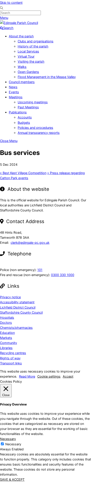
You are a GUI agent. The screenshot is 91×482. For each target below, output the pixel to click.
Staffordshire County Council (21, 312)
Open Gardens (28, 72)
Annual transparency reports (39, 133)
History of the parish (33, 46)
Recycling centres (13, 353)
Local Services (28, 51)
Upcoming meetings (33, 102)
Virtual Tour (26, 56)
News (13, 87)
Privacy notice (10, 297)
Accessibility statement (17, 302)
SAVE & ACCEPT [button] (12, 479)
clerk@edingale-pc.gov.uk (30, 242)
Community (8, 343)
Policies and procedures (35, 127)
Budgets (24, 122)
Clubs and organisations (35, 41)
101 (39, 270)
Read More (27, 376)
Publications (18, 112)
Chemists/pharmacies (16, 327)
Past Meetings (28, 107)
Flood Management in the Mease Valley (47, 77)
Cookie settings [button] (49, 376)
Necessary (13, 444)
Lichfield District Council (17, 307)
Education (7, 333)
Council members (22, 82)
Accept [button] (68, 376)
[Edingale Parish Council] (19, 23)
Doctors (6, 322)
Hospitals (7, 317)
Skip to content (11, 2)
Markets (6, 338)
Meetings (16, 97)
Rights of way (10, 358)
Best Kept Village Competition (23, 173)
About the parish (21, 36)
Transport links (11, 363)
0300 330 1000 (62, 275)
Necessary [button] (8, 439)
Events (14, 92)
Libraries (6, 348)
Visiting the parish (31, 61)
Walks (22, 67)
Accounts (25, 117)
